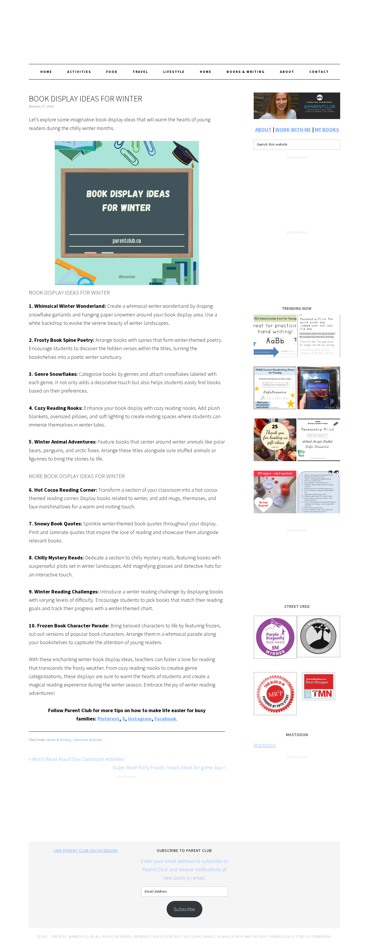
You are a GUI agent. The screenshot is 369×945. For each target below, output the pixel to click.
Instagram (140, 718)
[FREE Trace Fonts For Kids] (319, 340)
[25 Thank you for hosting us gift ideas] (275, 443)
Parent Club (184, 29)
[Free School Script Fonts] (319, 443)
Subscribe (184, 909)
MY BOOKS (327, 129)
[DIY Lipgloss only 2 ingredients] (275, 496)
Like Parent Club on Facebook (86, 850)
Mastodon (265, 745)
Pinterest (108, 718)
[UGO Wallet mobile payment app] (319, 392)
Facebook (165, 718)
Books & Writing (59, 740)
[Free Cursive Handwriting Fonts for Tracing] (275, 392)
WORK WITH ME (293, 129)
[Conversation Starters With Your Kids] (319, 496)
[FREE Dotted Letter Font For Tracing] (275, 340)
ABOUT (263, 129)
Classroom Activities (87, 740)
